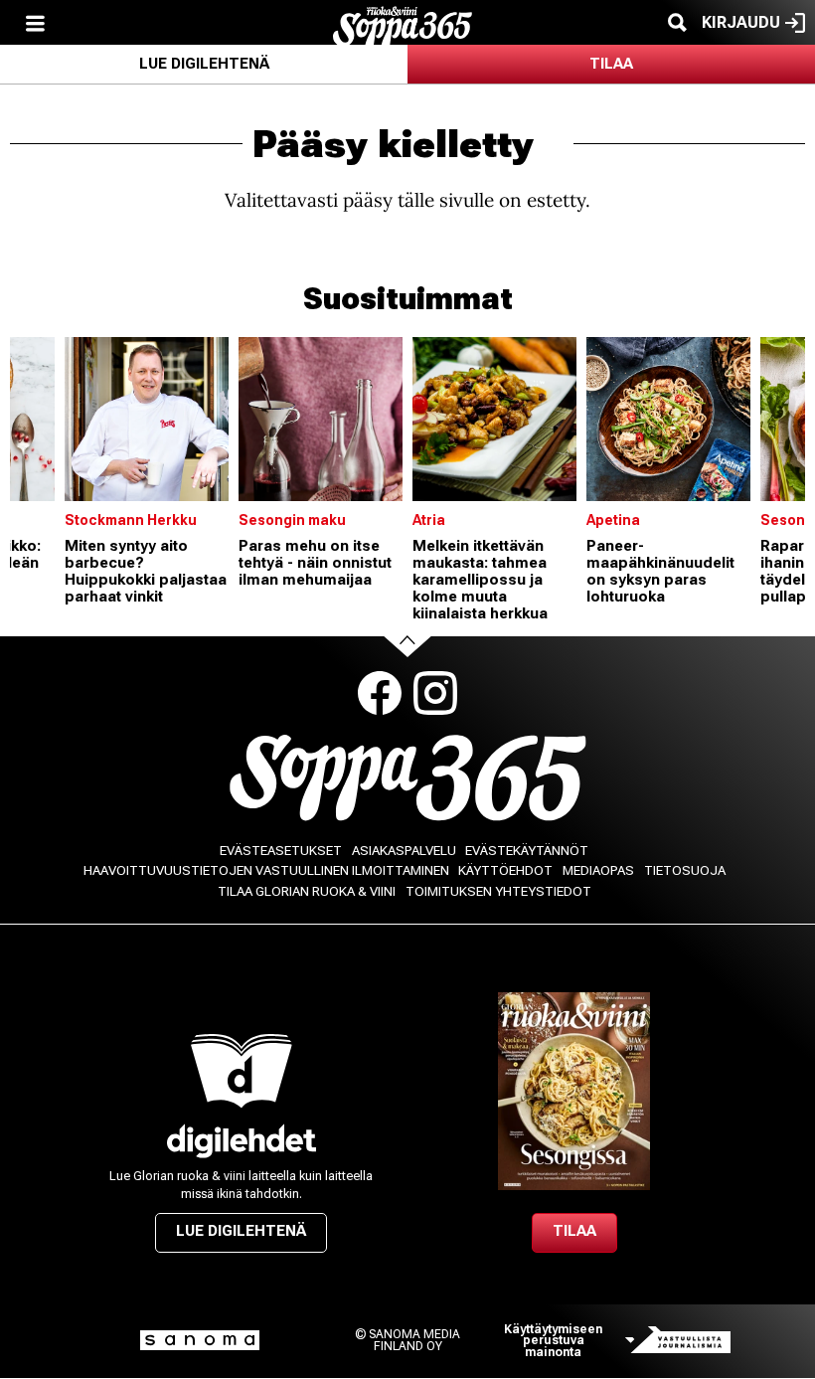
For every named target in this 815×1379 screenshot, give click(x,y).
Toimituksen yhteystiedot (498, 891)
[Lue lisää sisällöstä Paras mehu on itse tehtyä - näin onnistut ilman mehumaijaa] (321, 419)
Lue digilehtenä (204, 64)
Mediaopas (598, 870)
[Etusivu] (402, 25)
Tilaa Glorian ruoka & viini (307, 891)
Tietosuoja (685, 870)
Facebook (380, 693)
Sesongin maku (292, 520)
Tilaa (611, 64)
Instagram (435, 693)
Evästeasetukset (281, 850)
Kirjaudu (741, 22)
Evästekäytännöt (526, 850)
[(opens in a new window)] (241, 1140)
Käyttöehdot (505, 870)
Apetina (613, 520)
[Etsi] (677, 22)
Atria (428, 520)
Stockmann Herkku (131, 520)
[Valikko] (35, 22)
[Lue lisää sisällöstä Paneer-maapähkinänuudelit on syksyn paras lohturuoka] (668, 419)
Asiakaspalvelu (404, 850)
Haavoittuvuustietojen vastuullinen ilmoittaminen (266, 870)
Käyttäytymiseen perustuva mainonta (553, 1340)
